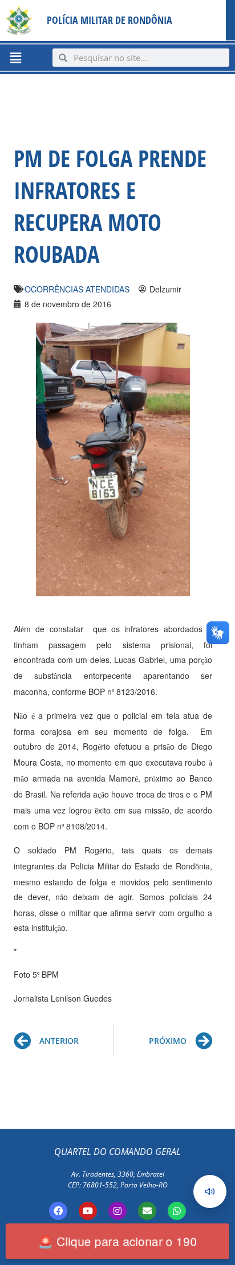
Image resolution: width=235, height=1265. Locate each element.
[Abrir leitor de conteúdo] (209, 1191)
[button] (15, 57)
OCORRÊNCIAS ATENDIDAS (77, 289)
